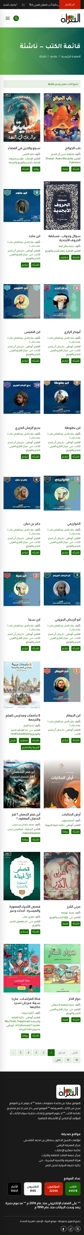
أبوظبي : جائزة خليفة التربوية (59, 825)
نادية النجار (28, 725)
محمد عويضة (67, 912)
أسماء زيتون (68, 820)
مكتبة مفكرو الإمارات (67, 1150)
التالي (58, 1060)
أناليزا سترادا (28, 1013)
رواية (36, 168)
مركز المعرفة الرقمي (68, 1145)
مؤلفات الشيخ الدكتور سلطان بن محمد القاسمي (51, 1140)
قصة (65, 168)
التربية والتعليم (30, 747)
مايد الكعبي (28, 154)
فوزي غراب (28, 916)
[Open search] (16, 18)
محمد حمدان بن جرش (23, 824)
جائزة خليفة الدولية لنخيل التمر (62, 1165)
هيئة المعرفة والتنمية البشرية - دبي (59, 1160)
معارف (64, 257)
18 (76, 1060)
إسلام (24, 931)
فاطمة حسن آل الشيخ (62, 154)
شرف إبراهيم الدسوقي (62, 1004)
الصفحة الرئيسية (70, 56)
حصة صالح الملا (66, 246)
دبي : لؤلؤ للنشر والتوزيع (61, 917)
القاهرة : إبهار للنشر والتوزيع (59, 250)
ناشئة (76, 168)
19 (68, 1060)
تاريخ (13, 740)
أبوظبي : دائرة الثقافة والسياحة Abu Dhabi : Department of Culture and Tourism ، (22, 1021)
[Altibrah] (70, 18)
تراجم (25, 264)
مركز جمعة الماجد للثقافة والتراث (61, 1155)
